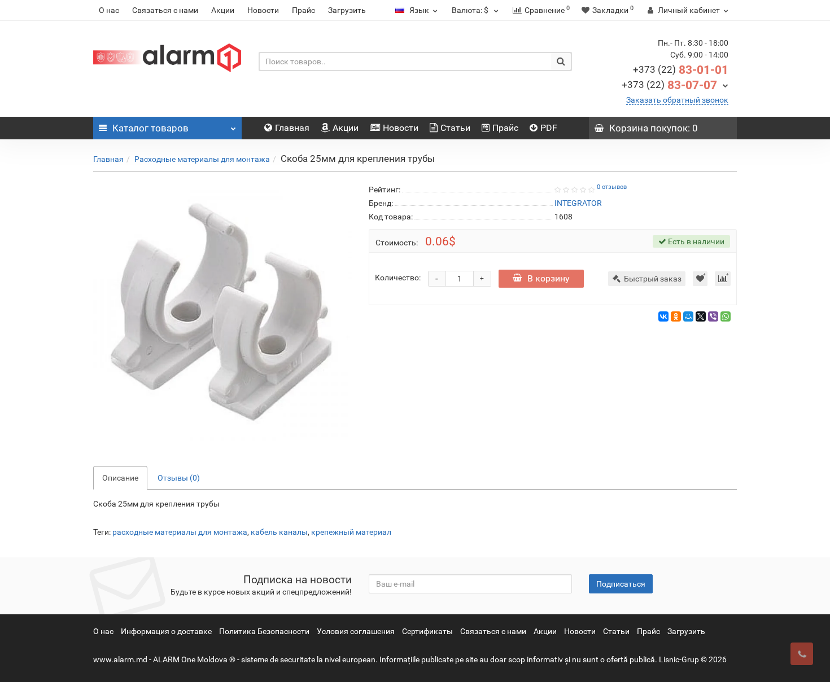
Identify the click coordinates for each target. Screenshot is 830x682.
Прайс (303, 10)
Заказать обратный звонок (677, 99)
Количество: (398, 277)
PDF (548, 127)
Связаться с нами (165, 10)
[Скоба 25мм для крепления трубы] (222, 312)
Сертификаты (427, 631)
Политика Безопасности (264, 631)
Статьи (455, 127)
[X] (701, 316)
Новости (263, 10)
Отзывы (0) (179, 477)
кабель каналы (279, 531)
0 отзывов (612, 187)
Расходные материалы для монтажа (202, 159)
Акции (222, 10)
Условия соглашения (356, 631)
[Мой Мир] (688, 316)
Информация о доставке (166, 631)
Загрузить (347, 10)
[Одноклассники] (676, 316)
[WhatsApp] (725, 316)
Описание (120, 477)
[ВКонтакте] (663, 316)
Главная (292, 127)
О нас (109, 10)
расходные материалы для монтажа (179, 531)
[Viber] (713, 316)
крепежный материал (351, 531)
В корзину (548, 278)
